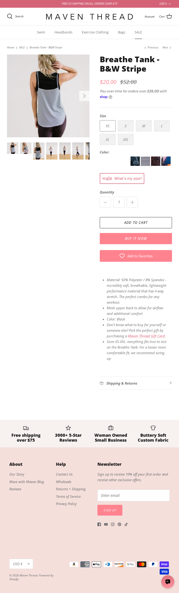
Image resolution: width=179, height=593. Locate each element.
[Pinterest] (119, 524)
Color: (104, 152)
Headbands (63, 32)
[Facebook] (99, 524)
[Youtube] (106, 524)
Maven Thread (29, 575)
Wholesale (63, 481)
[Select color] (115, 164)
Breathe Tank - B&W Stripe (46, 48)
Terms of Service (68, 496)
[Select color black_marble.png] (136, 164)
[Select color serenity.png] (166, 164)
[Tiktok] (126, 524)
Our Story (16, 474)
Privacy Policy (66, 503)
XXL (125, 139)
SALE (138, 32)
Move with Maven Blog (26, 481)
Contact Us (64, 474)
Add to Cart (136, 222)
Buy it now (136, 238)
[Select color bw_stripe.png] (146, 164)
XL (107, 139)
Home (10, 48)
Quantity (107, 192)
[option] (48, 96)
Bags (121, 32)
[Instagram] (112, 524)
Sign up (109, 510)
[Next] (84, 96)
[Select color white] (105, 164)
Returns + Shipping (71, 489)
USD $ (163, 4)
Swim (41, 32)
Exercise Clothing (95, 32)
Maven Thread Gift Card (146, 336)
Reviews (15, 489)
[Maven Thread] (89, 16)
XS (108, 126)
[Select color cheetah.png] (156, 164)
